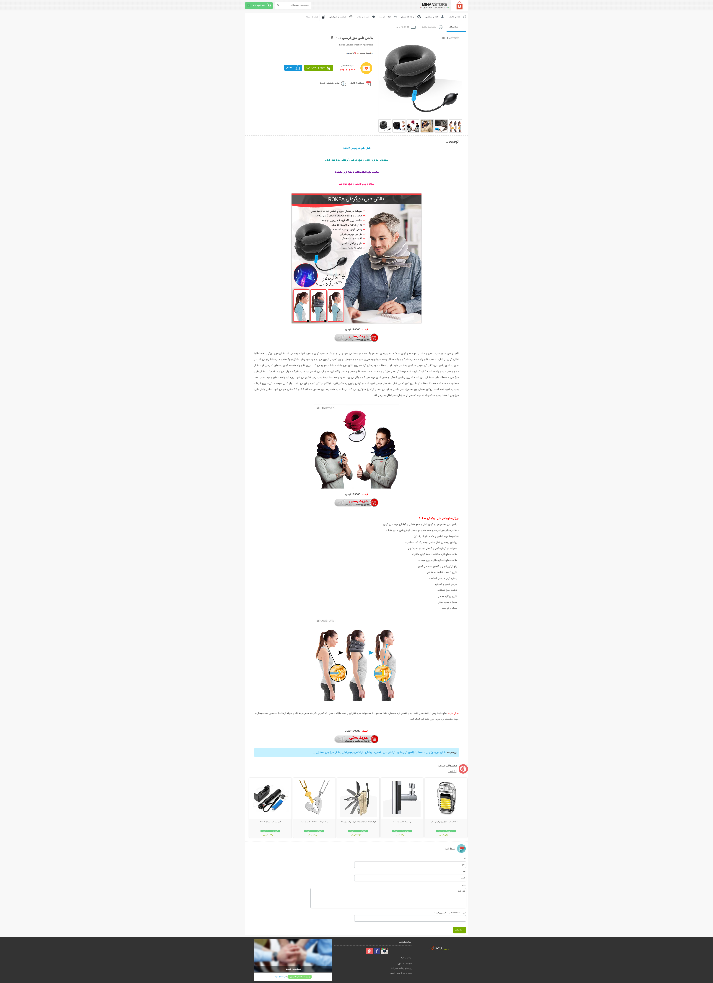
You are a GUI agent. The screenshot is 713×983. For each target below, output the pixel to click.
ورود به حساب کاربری (300, 977)
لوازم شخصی (431, 17)
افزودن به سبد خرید (315, 67)
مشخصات (453, 27)
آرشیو (452, 771)
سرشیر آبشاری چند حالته (402, 822)
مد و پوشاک (363, 17)
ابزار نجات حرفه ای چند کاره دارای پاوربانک (358, 822)
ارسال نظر (459, 930)
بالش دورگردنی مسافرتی (328, 752)
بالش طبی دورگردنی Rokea (431, 752)
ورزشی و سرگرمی (337, 17)
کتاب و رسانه (312, 17)
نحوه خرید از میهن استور (401, 973)
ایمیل (464, 871)
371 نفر (290, 67)
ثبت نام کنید (280, 977)
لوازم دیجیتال (407, 17)
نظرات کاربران (402, 27)
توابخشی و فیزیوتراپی (352, 752)
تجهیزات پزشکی (373, 752)
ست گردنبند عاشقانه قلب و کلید (314, 822)
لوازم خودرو (385, 17)
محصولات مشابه (429, 27)
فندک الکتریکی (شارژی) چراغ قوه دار (446, 822)
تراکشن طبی (389, 752)
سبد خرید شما (259, 5)
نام (465, 858)
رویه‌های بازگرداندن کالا (401, 968)
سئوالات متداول (405, 963)
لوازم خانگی (454, 17)
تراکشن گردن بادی (406, 752)
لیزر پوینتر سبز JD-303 (270, 822)
